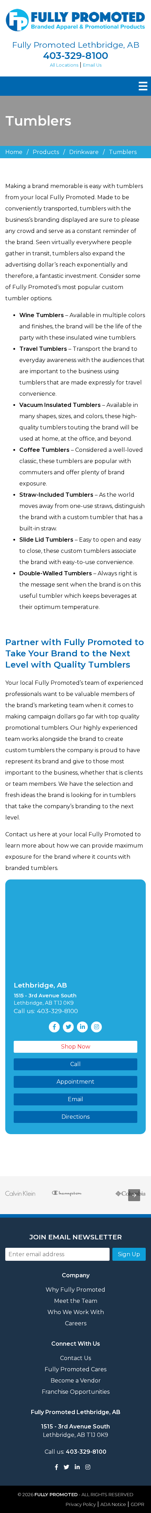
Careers (75, 1323)
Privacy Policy (81, 1504)
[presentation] (134, 1195)
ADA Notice (113, 1504)
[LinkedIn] (77, 1467)
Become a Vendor (76, 1380)
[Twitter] (66, 1467)
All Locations (64, 65)
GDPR (137, 1504)
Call (75, 1064)
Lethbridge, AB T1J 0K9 (75, 1430)
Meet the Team (75, 1301)
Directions (75, 1116)
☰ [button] (143, 86)
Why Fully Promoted (75, 1289)
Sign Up (129, 1254)
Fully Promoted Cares (75, 1369)
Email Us (92, 65)
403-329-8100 (75, 55)
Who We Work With (75, 1312)
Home (13, 152)
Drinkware (84, 152)
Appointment (75, 1081)
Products (46, 152)
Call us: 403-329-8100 (46, 1011)
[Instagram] (87, 1467)
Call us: (75, 1451)
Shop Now (75, 1046)
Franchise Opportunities (76, 1391)
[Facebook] (56, 1467)
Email (75, 1099)
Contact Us (75, 1358)
